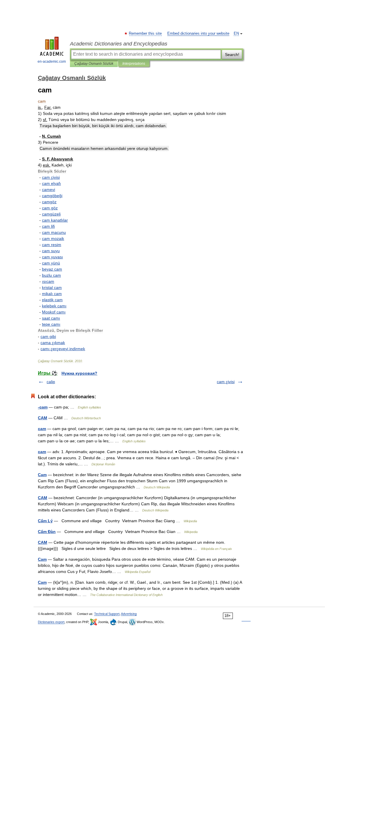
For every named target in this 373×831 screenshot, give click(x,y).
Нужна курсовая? (79, 373)
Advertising (129, 614)
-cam (42, 407)
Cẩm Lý (45, 520)
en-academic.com (52, 61)
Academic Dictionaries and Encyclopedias (118, 44)
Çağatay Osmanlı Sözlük (93, 64)
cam (42, 428)
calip (51, 381)
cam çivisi (226, 381)
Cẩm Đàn (47, 531)
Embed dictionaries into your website (198, 33)
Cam (42, 474)
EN (236, 33)
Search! (232, 54)
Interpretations (133, 64)
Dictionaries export (51, 622)
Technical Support (106, 614)
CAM (42, 418)
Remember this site (145, 33)
